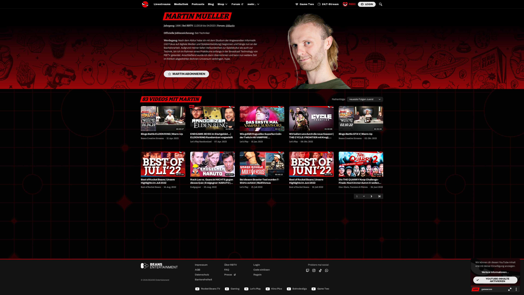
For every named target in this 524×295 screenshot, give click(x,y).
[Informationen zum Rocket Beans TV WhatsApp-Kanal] (326, 270)
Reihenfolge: (339, 99)
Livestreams (162, 4)
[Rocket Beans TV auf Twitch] (307, 270)
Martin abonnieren (188, 74)
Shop (221, 4)
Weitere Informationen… (495, 272)
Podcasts (198, 4)
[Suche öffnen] (380, 4)
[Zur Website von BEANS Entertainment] (163, 265)
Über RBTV (230, 264)
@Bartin (230, 25)
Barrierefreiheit (203, 279)
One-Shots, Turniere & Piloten (353, 187)
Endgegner (195, 187)
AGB (197, 269)
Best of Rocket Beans (151, 187)
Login (369, 4)
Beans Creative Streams (152, 138)
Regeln (257, 274)
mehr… (252, 4)
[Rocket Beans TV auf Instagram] (313, 270)
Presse (228, 274)
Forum (236, 4)
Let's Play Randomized (201, 141)
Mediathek (181, 4)
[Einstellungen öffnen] (516, 289)
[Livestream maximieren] (509, 289)
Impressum (201, 264)
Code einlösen (261, 269)
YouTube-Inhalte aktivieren (497, 280)
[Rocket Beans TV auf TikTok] (320, 270)
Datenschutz (202, 274)
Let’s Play (244, 141)
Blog (211, 4)
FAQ (226, 269)
